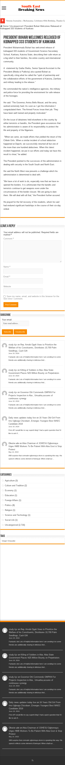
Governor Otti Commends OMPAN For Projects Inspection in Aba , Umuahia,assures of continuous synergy (32, 395)
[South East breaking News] (32, 7)
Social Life (10, 520)
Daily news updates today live (22, 417)
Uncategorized (16, 26)
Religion (8, 510)
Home (5, 26)
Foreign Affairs (11, 500)
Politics (8, 505)
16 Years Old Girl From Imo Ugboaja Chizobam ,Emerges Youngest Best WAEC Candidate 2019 (34, 420)
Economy (9, 490)
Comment (8, 238)
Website (7, 286)
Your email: (7, 319)
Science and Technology (16, 515)
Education (9, 495)
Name (6, 267)
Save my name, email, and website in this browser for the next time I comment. (31, 297)
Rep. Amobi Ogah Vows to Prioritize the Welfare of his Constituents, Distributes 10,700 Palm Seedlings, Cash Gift (32, 347)
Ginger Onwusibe (8, 541)
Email (6, 276)
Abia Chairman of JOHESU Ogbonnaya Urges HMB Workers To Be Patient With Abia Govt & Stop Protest (35, 446)
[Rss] (32, 760)
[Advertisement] (32, 585)
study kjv (13, 344)
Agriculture (10, 480)
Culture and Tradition (14, 485)
